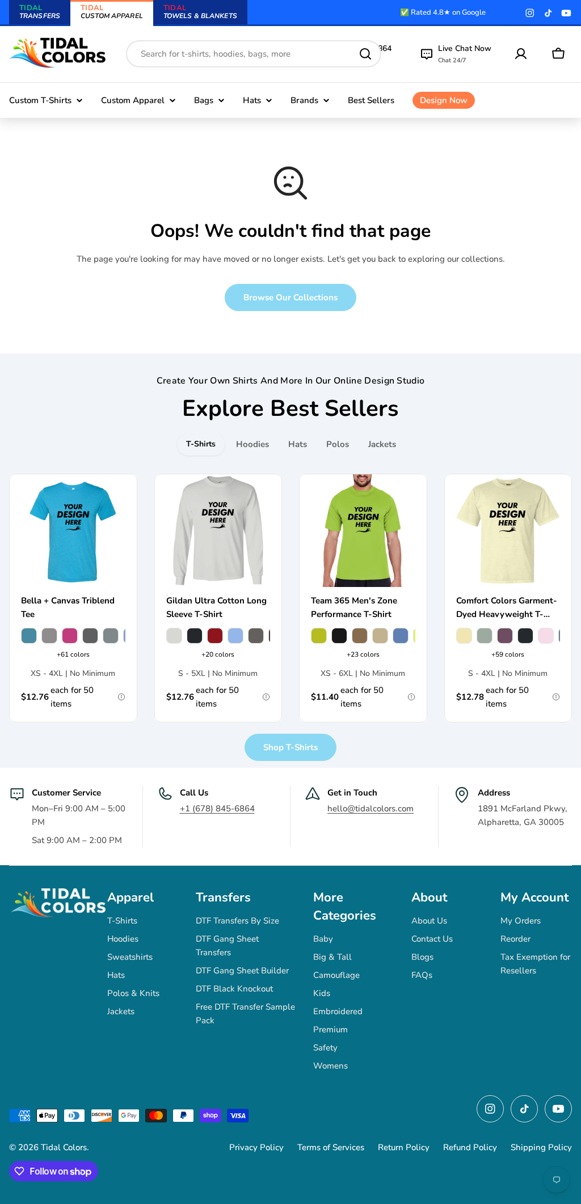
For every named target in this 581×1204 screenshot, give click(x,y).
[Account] (521, 54)
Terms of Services (330, 1147)
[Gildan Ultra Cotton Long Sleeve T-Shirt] (218, 531)
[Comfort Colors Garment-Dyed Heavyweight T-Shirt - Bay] (484, 636)
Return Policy (404, 1147)
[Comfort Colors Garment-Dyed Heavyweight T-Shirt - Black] (525, 636)
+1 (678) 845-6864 (217, 808)
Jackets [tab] (382, 444)
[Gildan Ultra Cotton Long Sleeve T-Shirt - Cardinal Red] (215, 636)
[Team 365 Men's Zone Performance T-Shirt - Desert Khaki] (380, 636)
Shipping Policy (541, 1147)
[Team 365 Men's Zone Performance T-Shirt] (363, 531)
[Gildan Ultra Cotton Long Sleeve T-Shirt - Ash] (174, 636)
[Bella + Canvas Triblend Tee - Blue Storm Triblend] (111, 636)
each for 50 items (57, 696)
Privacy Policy (256, 1147)
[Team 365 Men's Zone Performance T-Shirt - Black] (339, 636)
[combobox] (253, 53)
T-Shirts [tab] (201, 444)
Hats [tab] (297, 444)
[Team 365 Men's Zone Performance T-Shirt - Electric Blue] (401, 636)
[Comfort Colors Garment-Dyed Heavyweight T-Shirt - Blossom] (546, 636)
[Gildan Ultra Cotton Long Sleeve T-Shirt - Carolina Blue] (235, 636)
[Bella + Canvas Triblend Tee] (73, 531)
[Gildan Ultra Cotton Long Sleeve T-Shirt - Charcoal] (256, 636)
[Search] (365, 54)
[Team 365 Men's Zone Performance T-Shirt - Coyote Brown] (360, 636)
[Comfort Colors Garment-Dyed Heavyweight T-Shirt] (508, 531)
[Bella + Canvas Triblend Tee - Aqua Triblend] (29, 636)
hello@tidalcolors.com (370, 808)
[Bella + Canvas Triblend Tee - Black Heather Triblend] (90, 636)
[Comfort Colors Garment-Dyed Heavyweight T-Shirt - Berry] (505, 636)
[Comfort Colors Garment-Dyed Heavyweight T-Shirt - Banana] (464, 636)
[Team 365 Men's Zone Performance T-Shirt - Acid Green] (319, 636)
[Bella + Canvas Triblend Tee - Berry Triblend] (70, 636)
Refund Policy (470, 1147)
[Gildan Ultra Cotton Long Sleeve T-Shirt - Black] (195, 636)
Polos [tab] (337, 444)
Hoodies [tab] (252, 444)
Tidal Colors (64, 1147)
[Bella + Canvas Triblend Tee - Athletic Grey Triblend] (49, 636)
